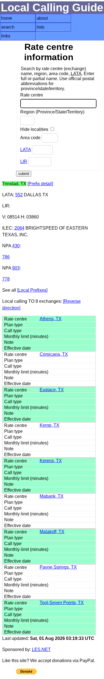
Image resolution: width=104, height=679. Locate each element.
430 (16, 245)
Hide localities (34, 129)
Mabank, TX (52, 496)
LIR (23, 161)
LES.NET (41, 649)
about (42, 18)
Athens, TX (51, 318)
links (5, 36)
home (6, 18)
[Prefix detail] (40, 183)
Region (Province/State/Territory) (52, 112)
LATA (25, 149)
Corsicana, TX (54, 354)
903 (16, 268)
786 (6, 257)
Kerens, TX (51, 460)
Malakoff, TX (52, 531)
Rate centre (31, 95)
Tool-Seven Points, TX (62, 602)
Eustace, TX (52, 389)
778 (6, 279)
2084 (19, 228)
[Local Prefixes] (32, 290)
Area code (31, 137)
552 (19, 194)
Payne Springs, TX (58, 567)
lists (40, 27)
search (7, 27)
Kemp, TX (49, 425)
